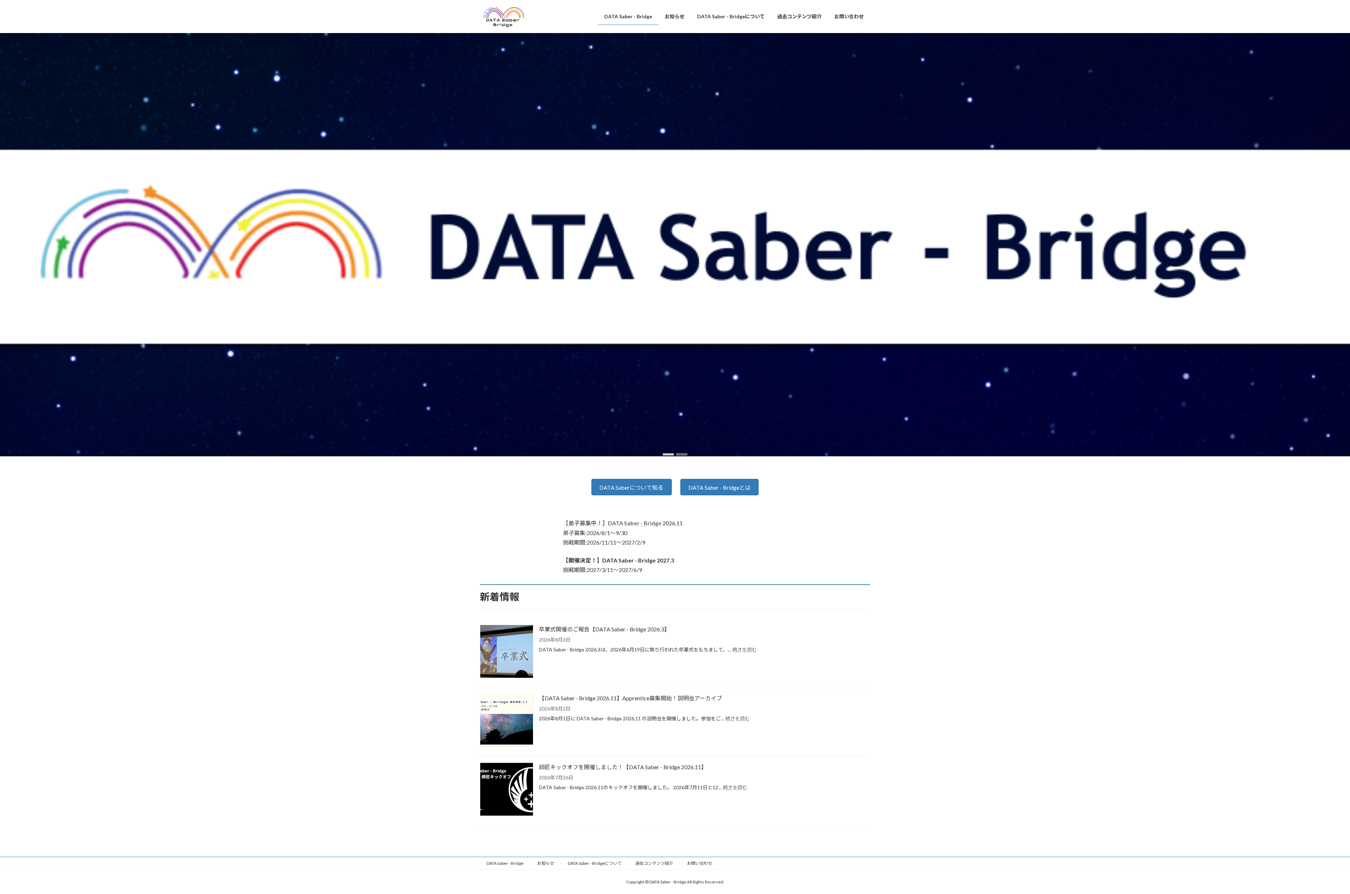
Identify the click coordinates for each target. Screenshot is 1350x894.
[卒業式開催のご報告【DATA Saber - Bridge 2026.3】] (506, 652)
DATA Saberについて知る (631, 487)
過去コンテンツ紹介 (654, 863)
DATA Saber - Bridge (505, 863)
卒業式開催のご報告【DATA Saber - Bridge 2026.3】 (604, 629)
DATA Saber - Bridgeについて (595, 863)
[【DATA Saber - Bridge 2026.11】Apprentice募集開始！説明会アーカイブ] (506, 721)
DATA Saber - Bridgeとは (719, 487)
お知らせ (545, 863)
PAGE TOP (1314, 860)
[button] (668, 454)
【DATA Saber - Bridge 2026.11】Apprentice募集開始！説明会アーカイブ (630, 698)
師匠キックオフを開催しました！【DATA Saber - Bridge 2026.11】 (623, 767)
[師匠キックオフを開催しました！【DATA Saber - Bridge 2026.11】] (506, 790)
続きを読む (744, 649)
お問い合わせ (699, 863)
